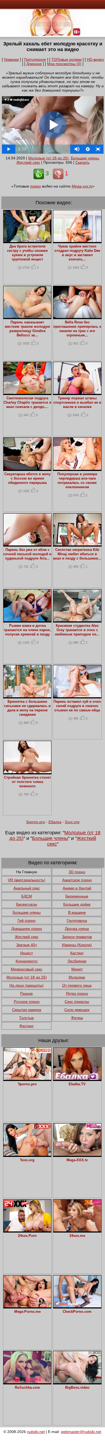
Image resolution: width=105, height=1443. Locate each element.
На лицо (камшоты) (26, 985)
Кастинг (77, 953)
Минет (77, 969)
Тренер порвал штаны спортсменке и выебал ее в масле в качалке (77, 402)
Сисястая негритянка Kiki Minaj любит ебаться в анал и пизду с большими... (77, 554)
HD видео (95, 59)
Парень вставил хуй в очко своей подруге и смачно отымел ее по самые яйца (77, 706)
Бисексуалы (26, 904)
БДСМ (26, 896)
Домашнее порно (26, 928)
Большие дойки (76, 904)
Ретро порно (77, 993)
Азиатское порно (77, 880)
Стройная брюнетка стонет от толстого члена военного (27, 782)
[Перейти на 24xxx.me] (77, 1230)
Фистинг (26, 1026)
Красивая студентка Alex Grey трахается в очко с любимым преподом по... (77, 630)
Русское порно (27, 1001)
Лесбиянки (77, 961)
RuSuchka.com (27, 1388)
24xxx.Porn (27, 1236)
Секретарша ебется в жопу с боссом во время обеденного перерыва (27, 478)
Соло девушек (76, 1009)
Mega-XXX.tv (77, 1160)
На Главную (26, 872)
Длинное (34, 64)
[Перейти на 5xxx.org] (27, 1154)
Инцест (26, 953)
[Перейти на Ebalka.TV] (77, 1078)
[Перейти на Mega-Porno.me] (27, 1306)
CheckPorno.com (77, 1312)
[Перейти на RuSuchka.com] (27, 1382)
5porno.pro (35, 822)
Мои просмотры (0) (64, 64)
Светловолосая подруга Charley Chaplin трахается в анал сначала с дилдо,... (27, 402)
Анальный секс (26, 888)
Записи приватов (77, 937)
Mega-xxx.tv (82, 186)
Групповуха (77, 920)
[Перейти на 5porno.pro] (27, 1078)
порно (35, 186)
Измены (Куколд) (77, 945)
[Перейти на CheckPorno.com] (77, 1306)
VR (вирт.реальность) (26, 880)
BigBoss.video (77, 1388)
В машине (77, 912)
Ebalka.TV (77, 1084)
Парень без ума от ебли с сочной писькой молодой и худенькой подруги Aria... (27, 554)
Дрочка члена (77, 928)
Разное (26, 993)
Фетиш (77, 1018)
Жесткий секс (28, 162)
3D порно (77, 872)
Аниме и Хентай (77, 888)
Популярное (35, 59)
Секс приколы (77, 1001)
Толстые (26, 1018)
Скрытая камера (26, 1009)
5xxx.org (72, 822)
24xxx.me (77, 1236)
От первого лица (77, 985)
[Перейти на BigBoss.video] (77, 1382)
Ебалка (54, 822)
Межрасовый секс (26, 969)
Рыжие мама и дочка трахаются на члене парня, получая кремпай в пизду (27, 630)
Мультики (77, 977)
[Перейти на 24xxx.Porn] (27, 1230)
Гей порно (27, 920)
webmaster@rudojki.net (81, 1431)
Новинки (11, 59)
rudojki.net (36, 1431)
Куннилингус (27, 961)
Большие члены (85, 158)
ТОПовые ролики (66, 59)
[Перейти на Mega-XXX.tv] (77, 1154)
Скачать (82, 162)
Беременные (76, 896)
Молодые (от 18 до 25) (48, 158)
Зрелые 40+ (26, 945)
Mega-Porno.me (27, 1312)
